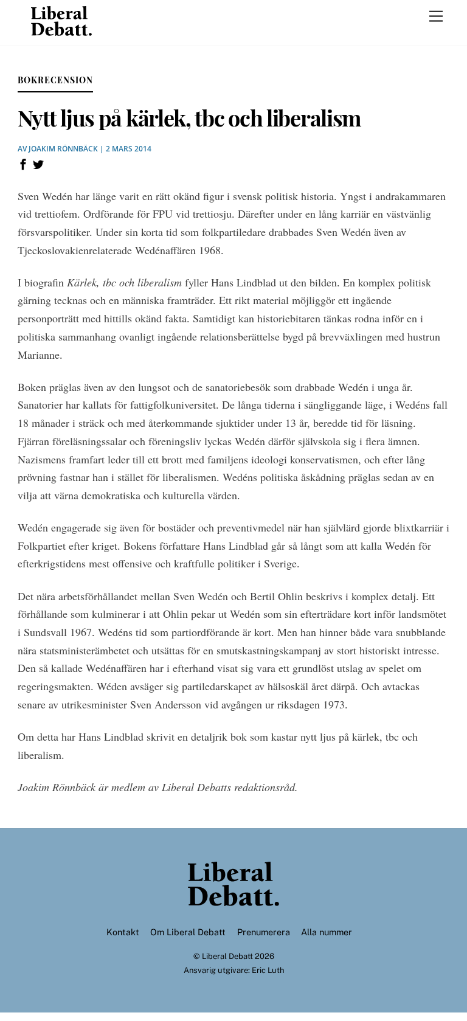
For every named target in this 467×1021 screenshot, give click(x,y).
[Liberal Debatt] (61, 30)
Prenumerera (263, 932)
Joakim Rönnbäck (63, 149)
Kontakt (122, 932)
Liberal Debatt (227, 956)
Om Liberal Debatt (188, 932)
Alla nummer (326, 932)
